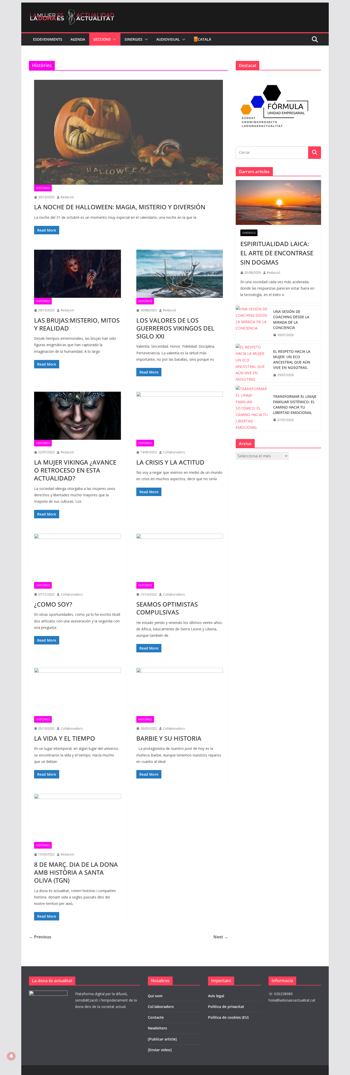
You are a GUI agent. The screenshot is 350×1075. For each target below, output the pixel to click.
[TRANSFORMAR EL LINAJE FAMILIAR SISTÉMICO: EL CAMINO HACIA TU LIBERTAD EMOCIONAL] (252, 408)
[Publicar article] (162, 1039)
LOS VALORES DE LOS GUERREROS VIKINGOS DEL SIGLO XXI (175, 328)
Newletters (157, 1028)
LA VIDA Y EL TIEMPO (64, 738)
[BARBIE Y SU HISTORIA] (179, 692)
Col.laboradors (161, 1006)
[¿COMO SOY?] (77, 558)
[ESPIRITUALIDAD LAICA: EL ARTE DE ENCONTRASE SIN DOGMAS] (278, 202)
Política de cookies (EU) (228, 1017)
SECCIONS (102, 39)
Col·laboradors (174, 452)
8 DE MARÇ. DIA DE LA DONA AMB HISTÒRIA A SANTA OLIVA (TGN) (76, 872)
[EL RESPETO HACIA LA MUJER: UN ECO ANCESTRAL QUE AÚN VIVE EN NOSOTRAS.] (252, 363)
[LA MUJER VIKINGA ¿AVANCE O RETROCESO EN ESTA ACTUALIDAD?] (77, 416)
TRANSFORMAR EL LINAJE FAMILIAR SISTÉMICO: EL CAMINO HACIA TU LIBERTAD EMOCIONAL (294, 404)
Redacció (67, 197)
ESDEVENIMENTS (47, 39)
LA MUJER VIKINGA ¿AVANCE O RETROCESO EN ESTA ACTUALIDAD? (75, 470)
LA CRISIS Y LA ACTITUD (170, 462)
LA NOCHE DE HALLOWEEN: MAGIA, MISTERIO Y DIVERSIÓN (119, 207)
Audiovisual (168, 39)
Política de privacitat (226, 1006)
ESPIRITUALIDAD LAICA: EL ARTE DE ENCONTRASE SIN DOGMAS (276, 252)
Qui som (155, 995)
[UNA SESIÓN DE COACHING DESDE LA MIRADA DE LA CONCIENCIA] (252, 323)
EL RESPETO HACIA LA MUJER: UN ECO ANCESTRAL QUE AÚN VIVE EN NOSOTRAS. (291, 359)
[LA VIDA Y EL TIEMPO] (77, 692)
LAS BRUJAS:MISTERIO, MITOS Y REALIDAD (77, 324)
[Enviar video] (160, 1049)
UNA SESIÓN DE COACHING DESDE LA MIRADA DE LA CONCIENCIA (291, 319)
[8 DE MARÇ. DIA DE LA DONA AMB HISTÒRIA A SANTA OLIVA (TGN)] (77, 818)
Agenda (77, 39)
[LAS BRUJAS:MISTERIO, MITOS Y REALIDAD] (77, 274)
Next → (220, 937)
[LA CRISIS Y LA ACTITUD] (179, 416)
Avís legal (216, 995)
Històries (43, 188)
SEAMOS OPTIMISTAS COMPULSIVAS (167, 608)
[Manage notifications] (11, 1056)
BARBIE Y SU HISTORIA (168, 738)
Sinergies (133, 39)
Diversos (248, 233)
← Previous (40, 937)
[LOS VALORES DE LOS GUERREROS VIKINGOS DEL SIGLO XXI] (179, 274)
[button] (113, 39)
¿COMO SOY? (53, 604)
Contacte (156, 1017)
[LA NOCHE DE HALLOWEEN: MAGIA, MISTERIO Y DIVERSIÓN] (128, 132)
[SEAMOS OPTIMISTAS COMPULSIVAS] (179, 558)
